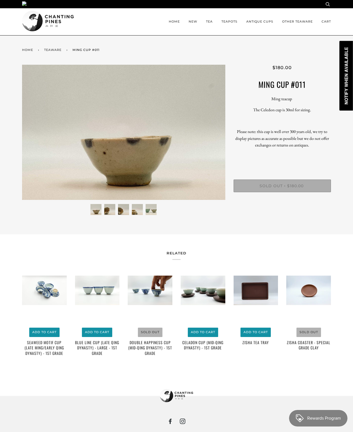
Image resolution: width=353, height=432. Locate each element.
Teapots (229, 21)
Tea (209, 21)
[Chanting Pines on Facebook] (170, 422)
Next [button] (215, 132)
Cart (326, 21)
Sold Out (150, 332)
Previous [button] (31, 132)
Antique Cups (259, 21)
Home (174, 21)
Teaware (52, 50)
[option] (123, 132)
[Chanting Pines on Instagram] (183, 422)
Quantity (282, 157)
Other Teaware (297, 21)
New (193, 21)
